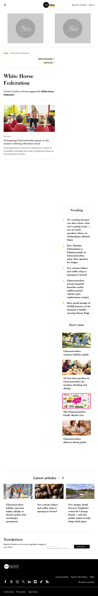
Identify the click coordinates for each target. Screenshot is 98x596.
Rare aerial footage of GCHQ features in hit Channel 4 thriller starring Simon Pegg (78, 308)
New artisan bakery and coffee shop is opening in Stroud (77, 271)
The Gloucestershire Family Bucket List (74, 413)
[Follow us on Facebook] (5, 581)
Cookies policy (9, 592)
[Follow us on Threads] (11, 581)
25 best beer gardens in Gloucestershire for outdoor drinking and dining (76, 383)
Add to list (48, 62)
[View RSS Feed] (47, 581)
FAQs (92, 577)
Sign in (91, 5)
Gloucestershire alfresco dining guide (74, 440)
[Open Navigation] (5, 4)
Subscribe (80, 546)
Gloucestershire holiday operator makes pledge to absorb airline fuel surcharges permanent (16, 513)
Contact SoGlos (62, 577)
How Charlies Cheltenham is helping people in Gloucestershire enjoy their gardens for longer (77, 254)
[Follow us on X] (23, 581)
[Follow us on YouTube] (35, 581)
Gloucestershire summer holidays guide (76, 353)
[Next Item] (63, 478)
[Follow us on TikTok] (41, 581)
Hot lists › (7, 136)
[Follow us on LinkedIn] (29, 581)
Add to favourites (45, 59)
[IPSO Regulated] (12, 566)
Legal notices (32, 592)
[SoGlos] (49, 5)
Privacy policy (21, 592)
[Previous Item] (59, 478)
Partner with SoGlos (79, 577)
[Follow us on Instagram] (17, 581)
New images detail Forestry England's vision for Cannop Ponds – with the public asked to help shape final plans (79, 513)
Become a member (79, 5)
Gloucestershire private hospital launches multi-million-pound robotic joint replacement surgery (78, 289)
